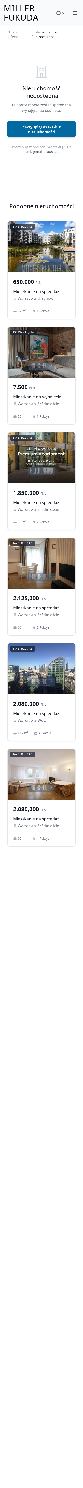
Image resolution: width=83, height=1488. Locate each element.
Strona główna (13, 34)
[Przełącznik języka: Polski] (60, 13)
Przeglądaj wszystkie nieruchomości (41, 129)
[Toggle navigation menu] (74, 13)
